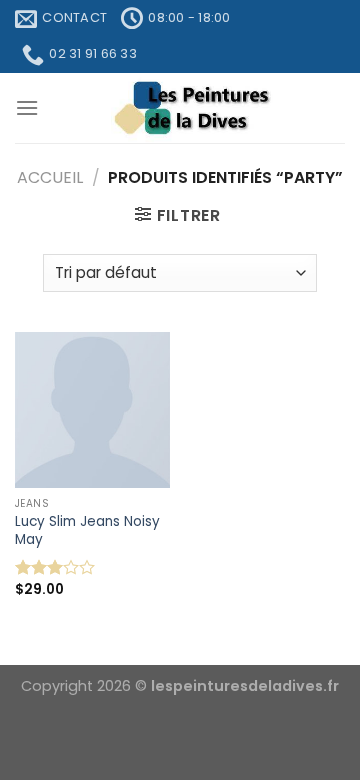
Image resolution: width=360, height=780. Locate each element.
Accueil (50, 177)
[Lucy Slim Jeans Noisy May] (92, 409)
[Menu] (27, 107)
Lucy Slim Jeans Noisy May (87, 530)
